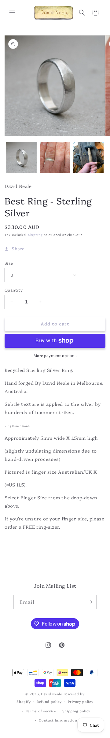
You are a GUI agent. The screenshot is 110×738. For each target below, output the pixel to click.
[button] (12, 12)
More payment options (55, 355)
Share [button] (18, 248)
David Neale (51, 694)
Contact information (58, 720)
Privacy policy (81, 701)
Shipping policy (76, 711)
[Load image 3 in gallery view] (88, 157)
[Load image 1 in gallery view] (21, 157)
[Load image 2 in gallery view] (55, 157)
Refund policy (49, 701)
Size (9, 263)
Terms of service (41, 711)
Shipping (35, 235)
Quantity (14, 289)
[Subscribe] (90, 602)
